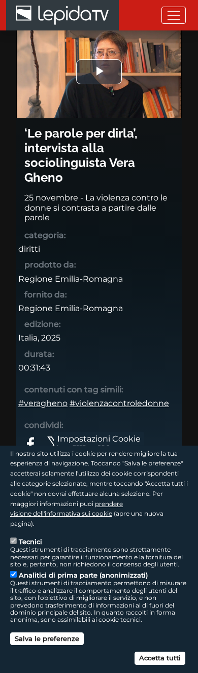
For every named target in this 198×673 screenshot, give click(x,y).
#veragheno (43, 403)
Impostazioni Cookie (99, 438)
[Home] (62, 15)
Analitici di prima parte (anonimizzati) (83, 575)
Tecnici (30, 541)
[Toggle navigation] (173, 15)
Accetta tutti (160, 658)
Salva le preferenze (47, 638)
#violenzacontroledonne (119, 403)
